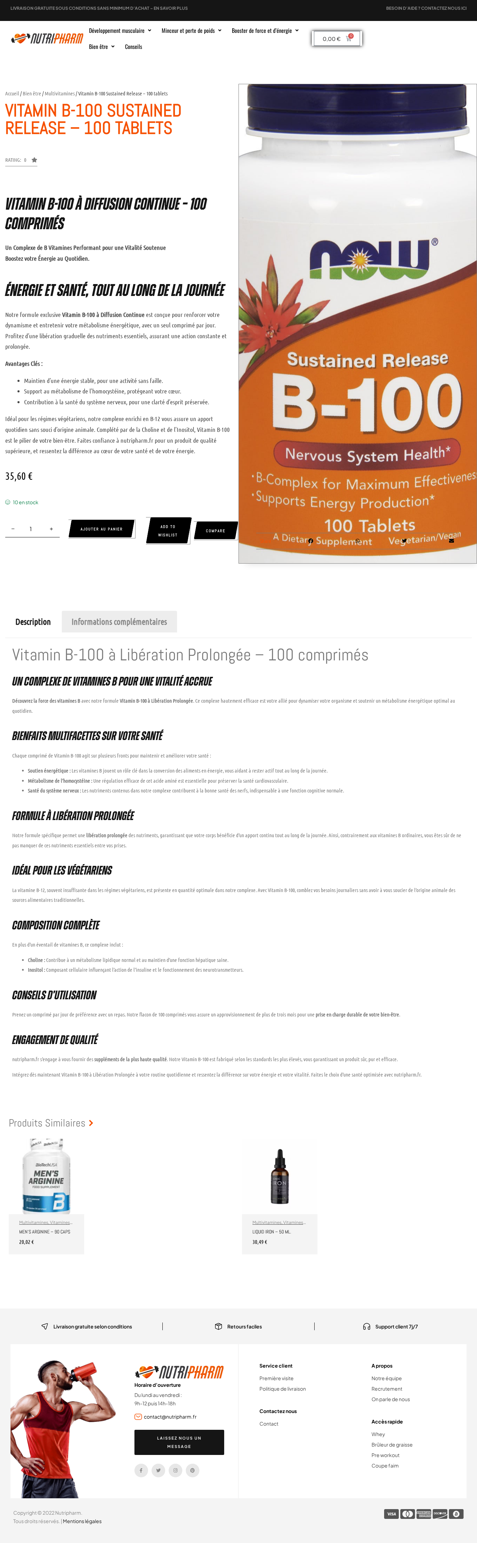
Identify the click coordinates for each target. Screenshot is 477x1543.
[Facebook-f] (141, 1470)
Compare (216, 530)
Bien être (98, 46)
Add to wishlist (168, 530)
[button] (120, 30)
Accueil (12, 93)
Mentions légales (82, 1521)
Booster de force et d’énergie (262, 30)
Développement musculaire (117, 30)
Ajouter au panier (102, 529)
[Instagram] (175, 1470)
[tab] (33, 621)
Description (33, 621)
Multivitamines (60, 93)
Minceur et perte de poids (188, 30)
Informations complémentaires (119, 621)
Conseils (133, 46)
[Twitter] (158, 1470)
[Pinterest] (192, 1470)
